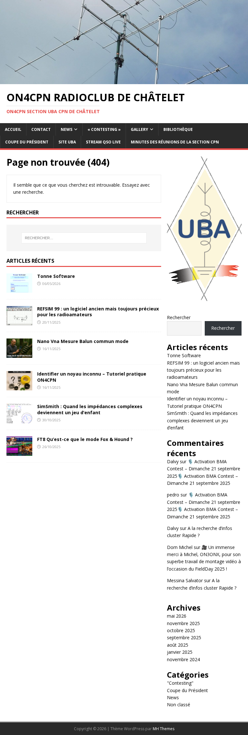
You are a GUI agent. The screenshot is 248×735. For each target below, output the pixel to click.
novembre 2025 (183, 623)
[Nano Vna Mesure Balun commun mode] (19, 354)
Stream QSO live (103, 142)
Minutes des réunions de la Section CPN (175, 142)
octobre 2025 (181, 630)
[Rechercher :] (83, 237)
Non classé (178, 704)
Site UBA (67, 142)
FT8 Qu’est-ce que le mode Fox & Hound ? (85, 439)
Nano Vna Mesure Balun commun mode (83, 341)
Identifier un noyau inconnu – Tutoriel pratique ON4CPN (91, 377)
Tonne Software (56, 276)
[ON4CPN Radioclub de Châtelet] (124, 80)
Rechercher (179, 317)
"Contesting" (180, 683)
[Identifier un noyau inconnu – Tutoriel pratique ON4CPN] (19, 387)
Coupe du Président (26, 142)
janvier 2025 (179, 652)
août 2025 (177, 645)
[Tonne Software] (19, 289)
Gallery (139, 129)
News (66, 129)
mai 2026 (176, 616)
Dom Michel (179, 547)
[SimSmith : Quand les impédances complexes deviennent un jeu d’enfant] (19, 419)
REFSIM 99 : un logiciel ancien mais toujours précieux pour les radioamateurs (98, 312)
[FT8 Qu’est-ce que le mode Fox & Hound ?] (19, 452)
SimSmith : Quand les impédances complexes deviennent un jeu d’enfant (89, 409)
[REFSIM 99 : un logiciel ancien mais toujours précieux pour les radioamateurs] (19, 321)
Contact (41, 129)
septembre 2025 (184, 637)
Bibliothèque (178, 129)
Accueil (13, 129)
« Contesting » (104, 129)
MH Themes (163, 728)
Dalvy (173, 461)
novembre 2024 (183, 659)
